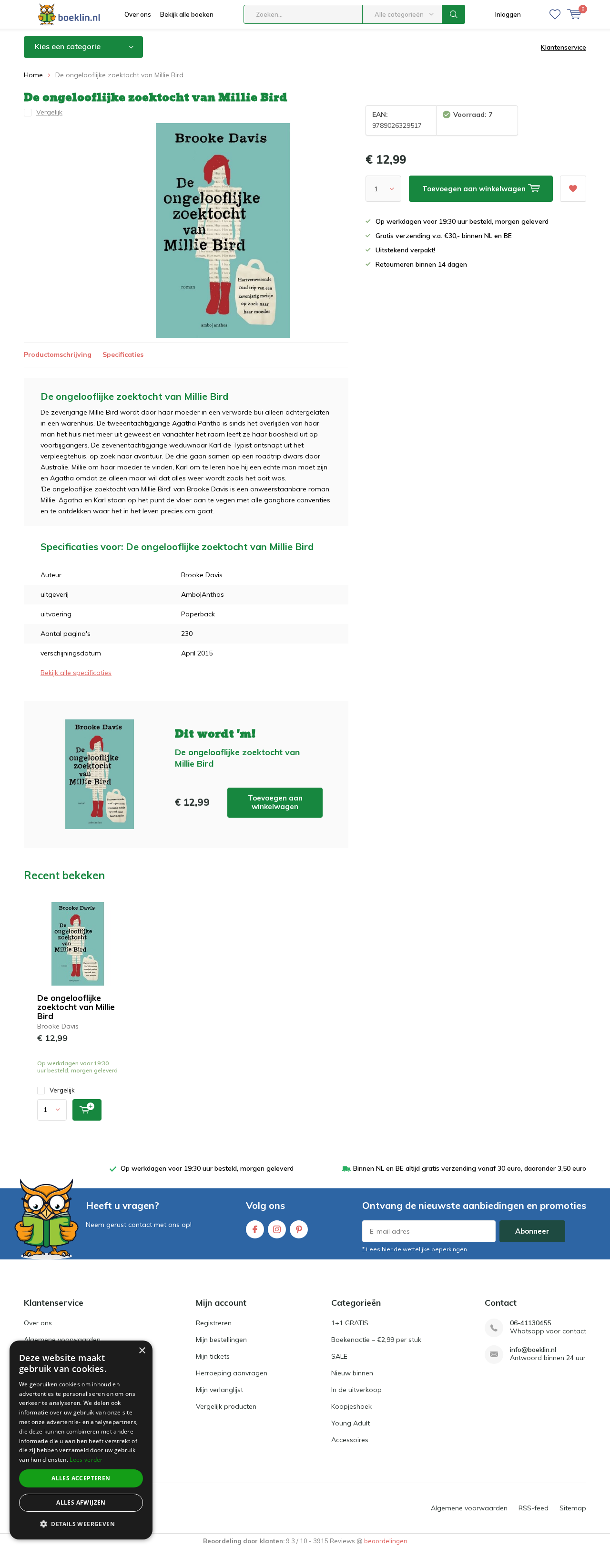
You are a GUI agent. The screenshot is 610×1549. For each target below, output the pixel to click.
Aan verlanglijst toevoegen (573, 189)
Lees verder (86, 1459)
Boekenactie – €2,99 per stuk (376, 1339)
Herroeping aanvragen (231, 1373)
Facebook (255, 1229)
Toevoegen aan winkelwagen (275, 802)
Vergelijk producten (226, 1406)
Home (33, 75)
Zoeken (453, 14)
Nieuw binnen (352, 1373)
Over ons (137, 14)
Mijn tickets (213, 1356)
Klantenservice (563, 47)
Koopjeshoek (351, 1406)
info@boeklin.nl (533, 1350)
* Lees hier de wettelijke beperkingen (414, 1249)
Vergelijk (62, 1090)
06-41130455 (530, 1323)
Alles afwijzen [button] (81, 1502)
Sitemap (572, 1508)
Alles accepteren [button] (80, 1478)
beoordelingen (385, 1541)
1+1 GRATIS (349, 1323)
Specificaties (122, 354)
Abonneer (532, 1231)
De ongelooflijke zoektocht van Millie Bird (76, 1007)
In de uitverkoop (356, 1389)
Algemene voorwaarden (62, 1339)
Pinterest (299, 1229)
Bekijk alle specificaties (76, 672)
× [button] (141, 1350)
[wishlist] (554, 14)
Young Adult (350, 1423)
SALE (339, 1356)
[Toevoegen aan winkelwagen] (87, 1110)
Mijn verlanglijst (219, 1389)
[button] (81, 1524)
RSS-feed (533, 1508)
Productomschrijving (58, 354)
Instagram (277, 1229)
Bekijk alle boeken (187, 14)
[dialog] (81, 1440)
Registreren (214, 1323)
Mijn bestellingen (221, 1339)
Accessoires (349, 1439)
